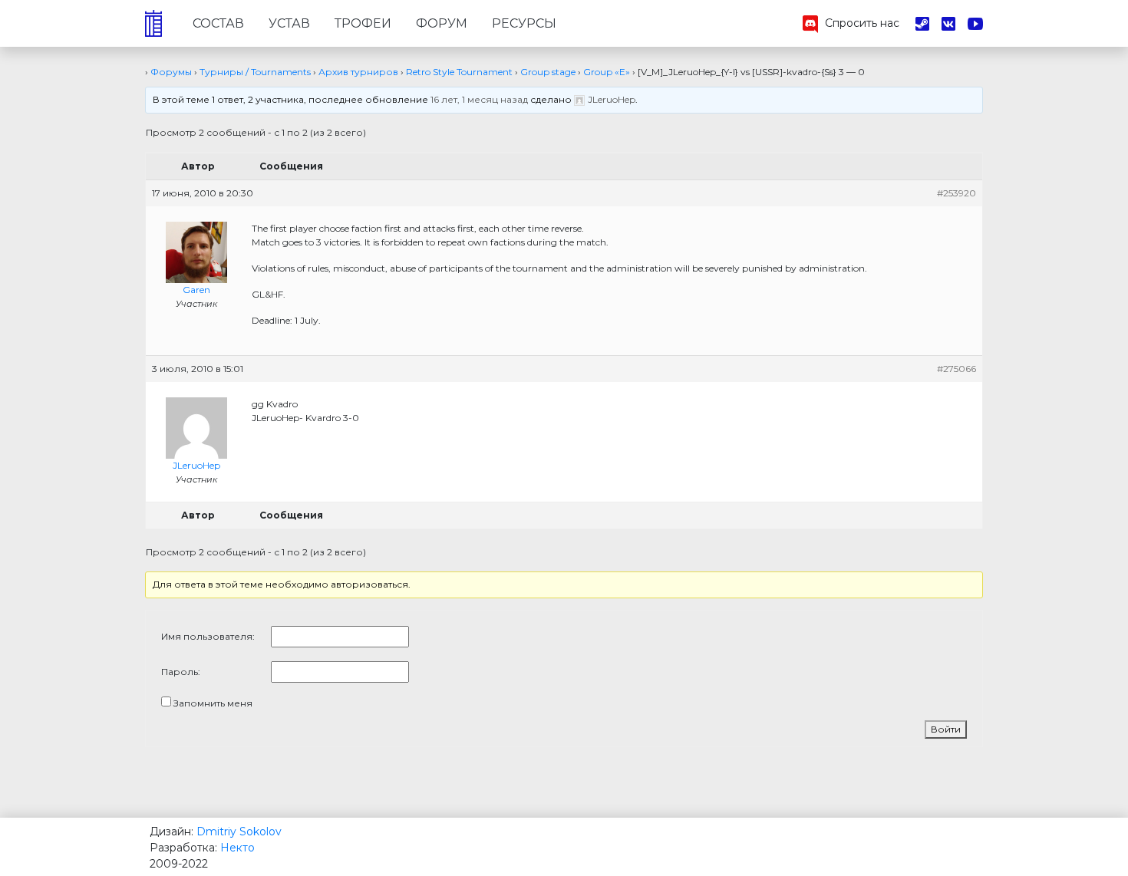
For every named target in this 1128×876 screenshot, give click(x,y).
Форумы (171, 71)
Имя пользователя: (208, 636)
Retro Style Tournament (459, 71)
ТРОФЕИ (363, 23)
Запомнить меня (212, 703)
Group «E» (606, 71)
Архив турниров (358, 71)
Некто (237, 848)
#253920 (956, 193)
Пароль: (180, 671)
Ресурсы (524, 23)
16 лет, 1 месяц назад (479, 99)
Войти (946, 729)
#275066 (956, 368)
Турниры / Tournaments (255, 71)
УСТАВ (289, 23)
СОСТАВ (218, 23)
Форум (441, 23)
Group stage (548, 71)
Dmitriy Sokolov (239, 831)
